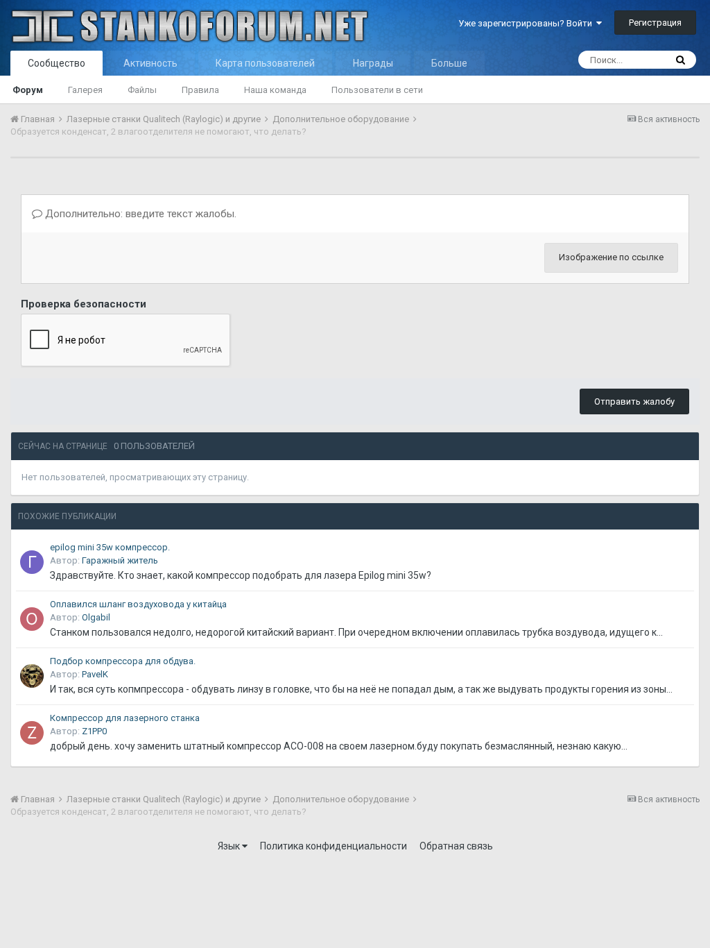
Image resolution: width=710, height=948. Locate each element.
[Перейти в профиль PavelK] (32, 676)
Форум (27, 90)
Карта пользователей (265, 63)
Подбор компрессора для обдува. (123, 661)
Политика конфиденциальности (333, 846)
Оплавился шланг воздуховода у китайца (138, 604)
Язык (230, 846)
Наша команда (275, 90)
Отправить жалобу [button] (634, 401)
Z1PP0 (94, 731)
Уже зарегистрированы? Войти (527, 23)
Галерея (85, 90)
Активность (150, 63)
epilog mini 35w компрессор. (110, 547)
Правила (200, 90)
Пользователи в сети (377, 90)
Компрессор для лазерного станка (125, 718)
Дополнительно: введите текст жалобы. (139, 214)
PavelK (95, 674)
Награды (373, 63)
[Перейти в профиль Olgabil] (32, 619)
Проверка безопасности (83, 304)
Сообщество (56, 63)
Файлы (142, 90)
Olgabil (96, 617)
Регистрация (655, 22)
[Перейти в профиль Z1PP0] (32, 733)
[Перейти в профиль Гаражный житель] (32, 562)
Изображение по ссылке (611, 257)
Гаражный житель (120, 560)
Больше (449, 63)
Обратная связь (456, 846)
